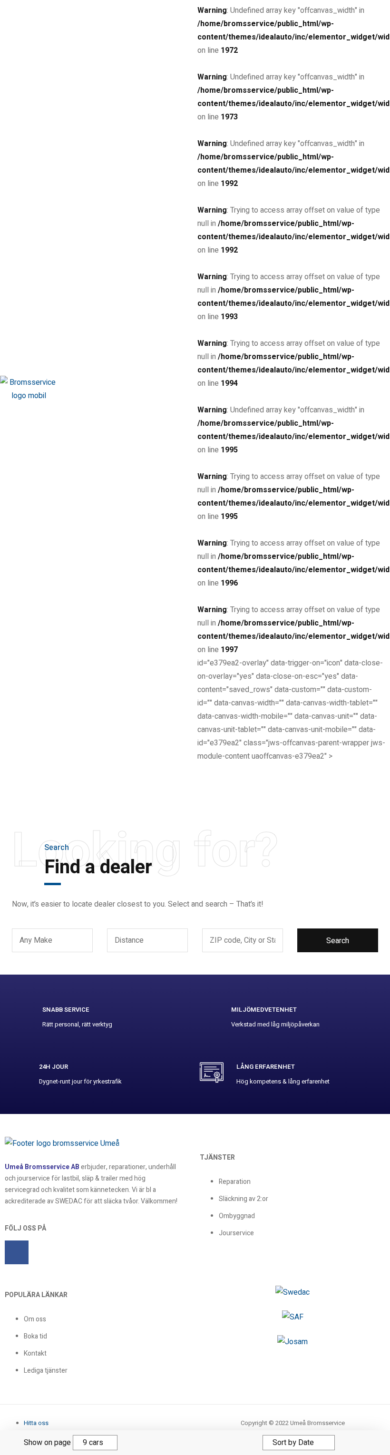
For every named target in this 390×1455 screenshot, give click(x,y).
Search (337, 941)
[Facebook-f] (17, 1252)
